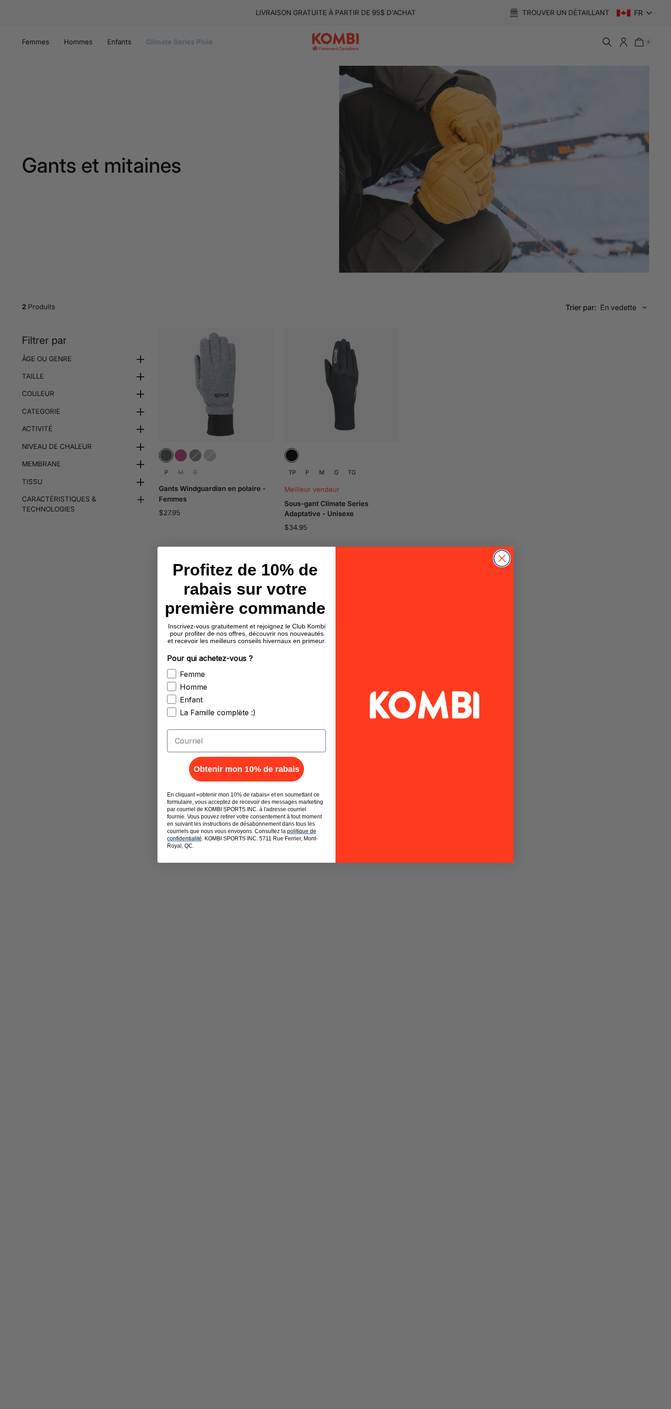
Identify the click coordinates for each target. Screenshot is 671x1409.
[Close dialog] (502, 558)
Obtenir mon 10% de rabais (246, 769)
